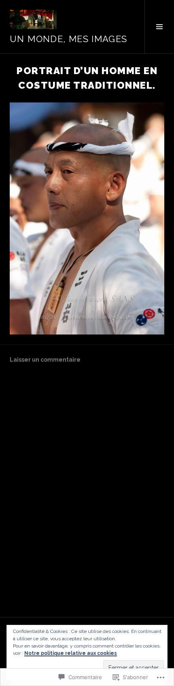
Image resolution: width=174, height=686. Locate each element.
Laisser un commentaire (45, 359)
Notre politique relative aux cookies (70, 653)
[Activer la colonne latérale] (159, 26)
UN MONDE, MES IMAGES (68, 39)
